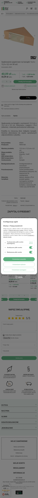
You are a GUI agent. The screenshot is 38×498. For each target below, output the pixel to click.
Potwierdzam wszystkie (19, 259)
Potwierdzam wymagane (19, 270)
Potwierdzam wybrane (19, 264)
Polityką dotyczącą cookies (16, 230)
